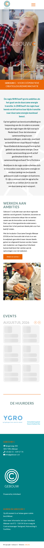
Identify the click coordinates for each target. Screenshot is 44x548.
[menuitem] (33, 4)
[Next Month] (39, 322)
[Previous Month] (35, 322)
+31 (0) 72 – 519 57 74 (14, 452)
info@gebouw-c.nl (12, 455)
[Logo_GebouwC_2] (18, 4)
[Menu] (33, 4)
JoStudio (27, 544)
